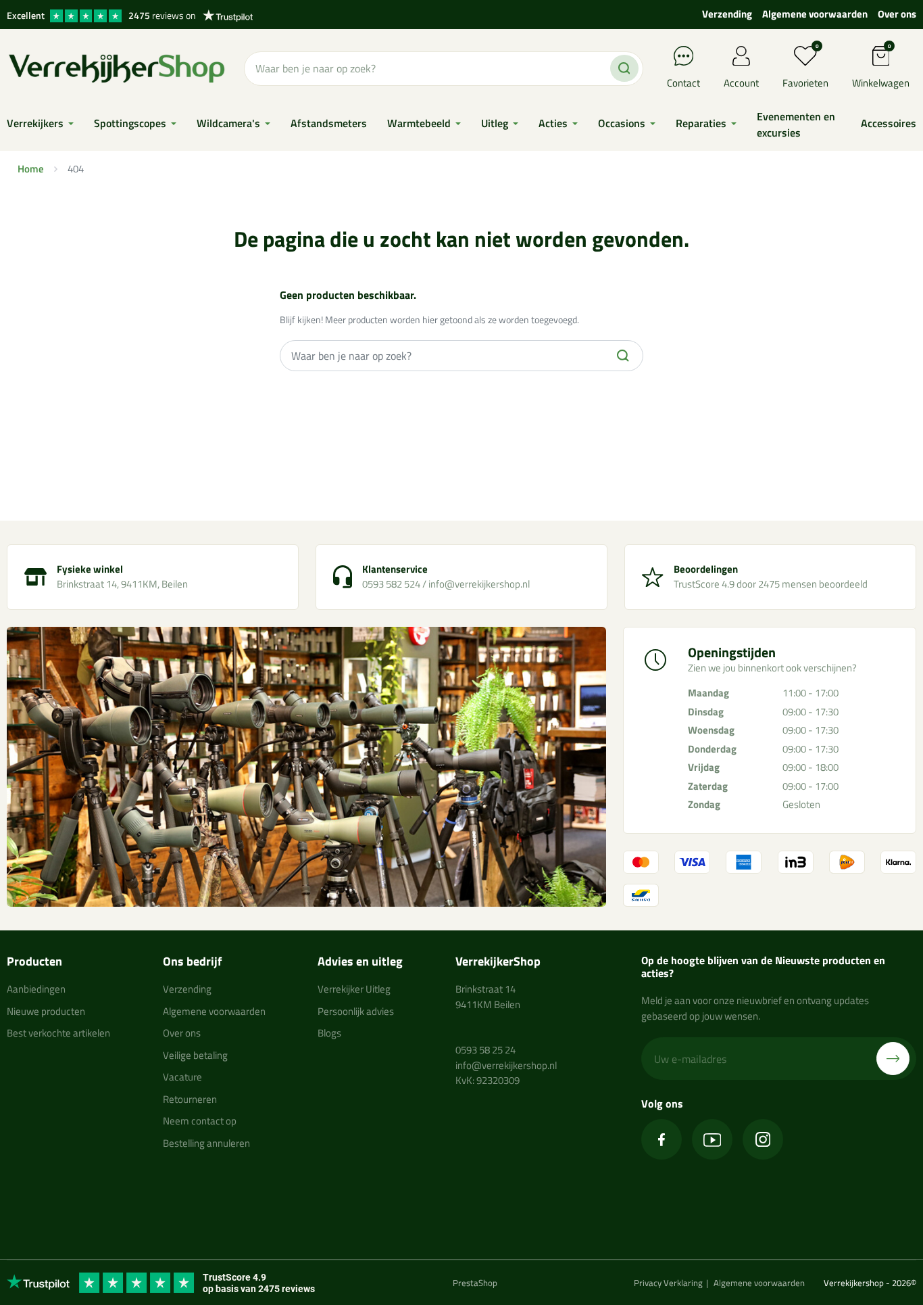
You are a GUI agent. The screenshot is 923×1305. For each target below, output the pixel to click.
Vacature (182, 1077)
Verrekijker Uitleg (354, 989)
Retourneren (190, 1099)
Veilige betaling (195, 1055)
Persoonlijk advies (356, 1011)
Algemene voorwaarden (815, 14)
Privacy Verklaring (668, 1282)
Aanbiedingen (36, 989)
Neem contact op (199, 1121)
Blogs (329, 1033)
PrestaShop (475, 1282)
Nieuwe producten (46, 1011)
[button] (880, 68)
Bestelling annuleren (206, 1143)
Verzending (727, 14)
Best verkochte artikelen (58, 1033)
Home (31, 168)
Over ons (897, 14)
